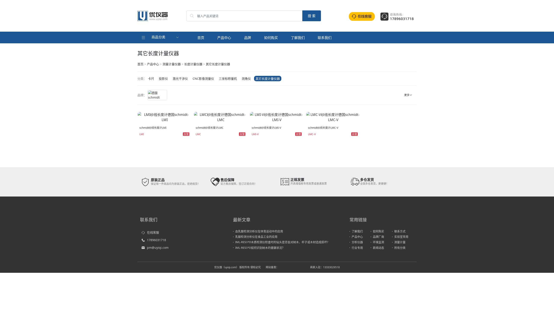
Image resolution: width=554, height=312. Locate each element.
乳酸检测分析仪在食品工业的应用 (256, 237)
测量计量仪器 (172, 64)
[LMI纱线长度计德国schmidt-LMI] (165, 116)
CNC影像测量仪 (203, 78)
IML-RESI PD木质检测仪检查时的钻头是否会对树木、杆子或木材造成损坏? (281, 242)
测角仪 (246, 78)
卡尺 (151, 78)
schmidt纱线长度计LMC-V (323, 128)
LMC (198, 134)
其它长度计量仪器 (218, 64)
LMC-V (312, 134)
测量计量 (400, 242)
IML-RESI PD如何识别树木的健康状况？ (260, 248)
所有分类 (400, 248)
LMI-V (255, 134)
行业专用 (357, 248)
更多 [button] (406, 95)
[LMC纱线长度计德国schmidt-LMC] (221, 116)
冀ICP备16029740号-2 (292, 267)
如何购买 (271, 37)
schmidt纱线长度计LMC (210, 128)
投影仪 (163, 78)
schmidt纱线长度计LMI (152, 128)
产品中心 (224, 37)
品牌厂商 (378, 237)
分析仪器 (357, 242)
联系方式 (400, 231)
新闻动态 (378, 248)
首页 (200, 37)
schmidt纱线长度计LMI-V (266, 128)
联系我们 (325, 37)
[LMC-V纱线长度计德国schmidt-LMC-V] (333, 116)
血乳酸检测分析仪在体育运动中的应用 (259, 231)
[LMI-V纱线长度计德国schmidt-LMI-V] (277, 116)
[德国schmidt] (157, 95)
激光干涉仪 (180, 78)
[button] (160, 37)
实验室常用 (401, 237)
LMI (141, 134)
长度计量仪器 (193, 64)
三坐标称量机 (228, 78)
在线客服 (153, 232)
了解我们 (298, 37)
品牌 (247, 37)
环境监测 (378, 242)
